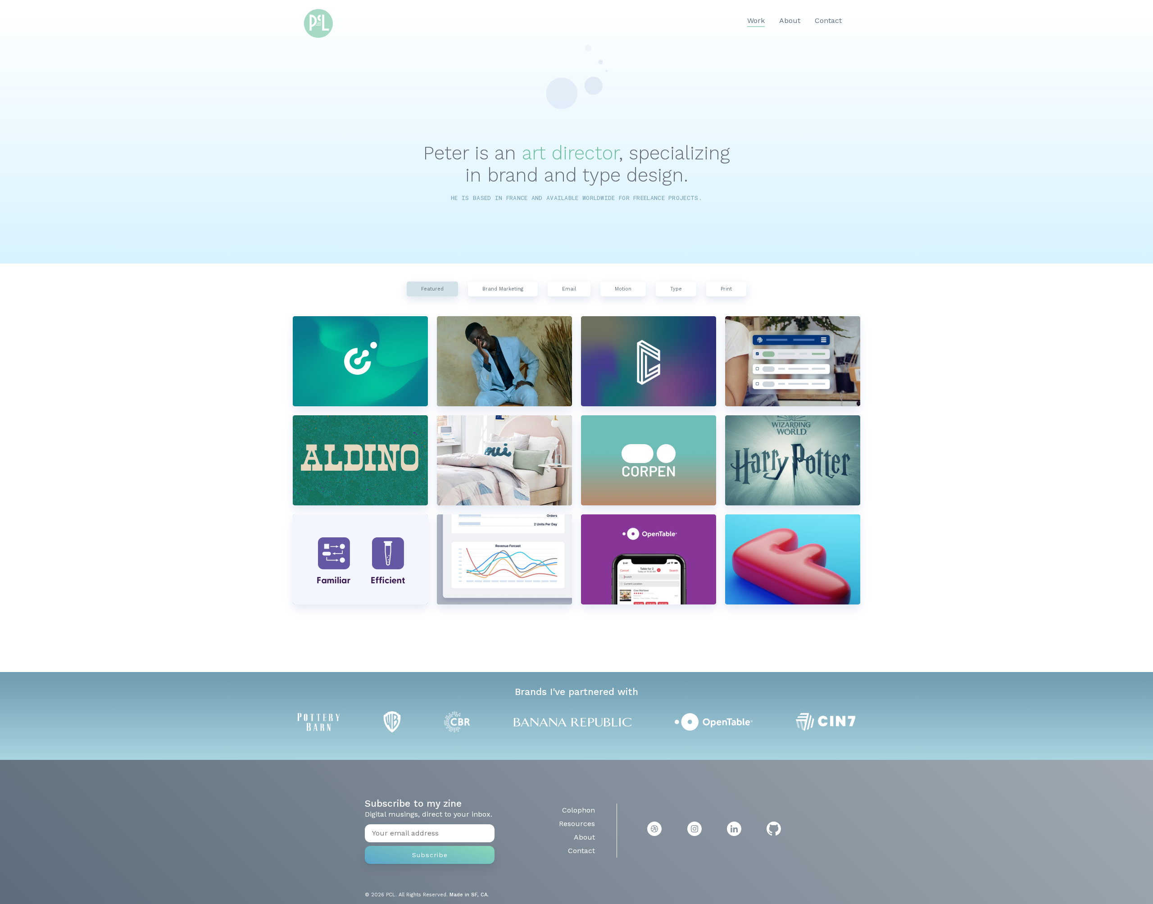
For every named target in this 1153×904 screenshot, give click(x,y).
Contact (828, 20)
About (789, 20)
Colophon (578, 810)
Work (756, 20)
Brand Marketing (502, 289)
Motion (623, 289)
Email (569, 289)
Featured (432, 289)
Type (676, 289)
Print (726, 289)
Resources (577, 823)
